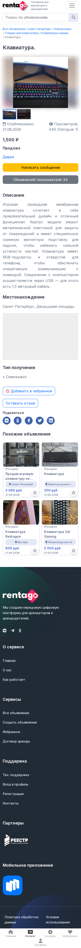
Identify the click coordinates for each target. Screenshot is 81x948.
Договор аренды (16, 741)
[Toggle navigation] (72, 5)
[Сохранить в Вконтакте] (7, 421)
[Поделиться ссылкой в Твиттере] (40, 421)
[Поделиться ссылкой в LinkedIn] (51, 421)
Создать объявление (20, 722)
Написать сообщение (40, 167)
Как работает (14, 679)
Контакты (10, 803)
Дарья (8, 157)
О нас (7, 670)
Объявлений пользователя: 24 (41, 179)
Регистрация (13, 794)
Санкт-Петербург (39, 29)
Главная (9, 660)
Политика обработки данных (21, 919)
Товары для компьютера (22, 33)
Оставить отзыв (20, 403)
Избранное (11, 732)
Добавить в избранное (31, 391)
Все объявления (14, 29)
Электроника (62, 29)
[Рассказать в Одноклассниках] (18, 421)
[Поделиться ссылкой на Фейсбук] (29, 421)
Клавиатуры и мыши (54, 33)
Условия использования (58, 919)
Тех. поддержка (16, 775)
